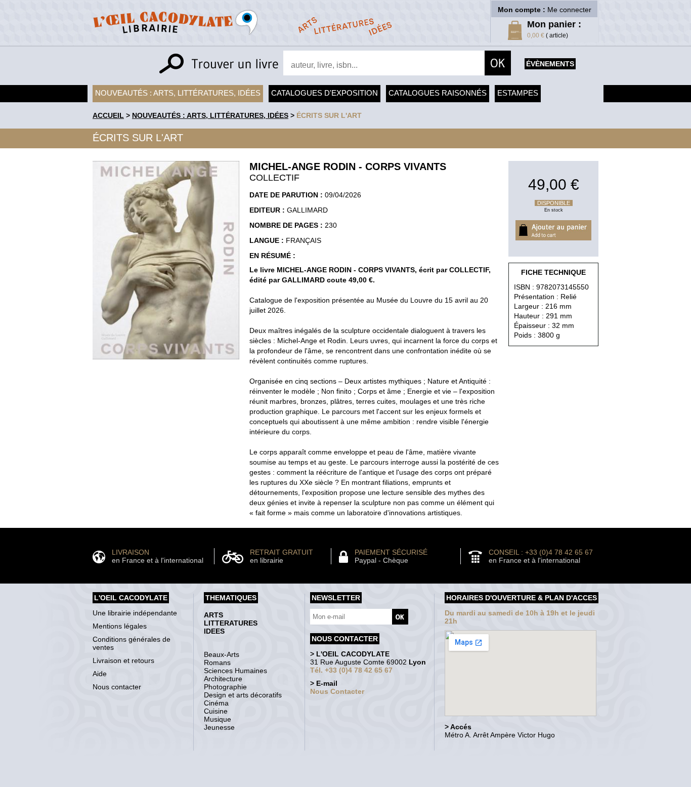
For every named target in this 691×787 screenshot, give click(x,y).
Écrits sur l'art (329, 115)
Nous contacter (117, 687)
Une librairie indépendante (135, 613)
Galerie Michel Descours (343, 781)
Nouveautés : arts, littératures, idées (178, 93)
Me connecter (569, 10)
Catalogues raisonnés (437, 93)
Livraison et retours (123, 660)
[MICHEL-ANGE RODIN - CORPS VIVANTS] (166, 362)
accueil (108, 115)
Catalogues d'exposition (324, 93)
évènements (550, 64)
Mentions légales (120, 626)
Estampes (517, 93)
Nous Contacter (337, 691)
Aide (100, 674)
